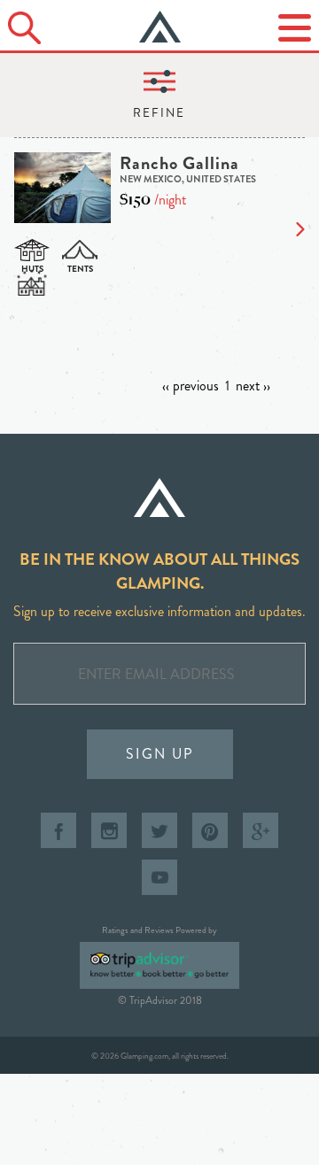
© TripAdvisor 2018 (160, 1000)
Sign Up (160, 754)
